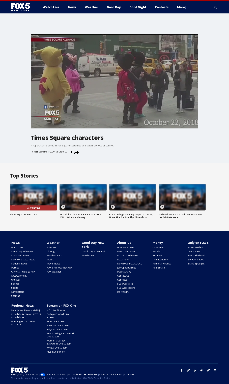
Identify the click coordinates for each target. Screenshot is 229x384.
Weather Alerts (55, 255)
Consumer (158, 247)
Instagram (188, 370)
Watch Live (17, 247)
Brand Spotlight (196, 263)
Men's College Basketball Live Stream (60, 335)
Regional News (22, 305)
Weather (53, 243)
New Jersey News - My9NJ (25, 310)
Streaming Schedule (22, 251)
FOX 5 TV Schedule (127, 255)
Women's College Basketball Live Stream (59, 342)
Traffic (50, 259)
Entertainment (19, 275)
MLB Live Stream (56, 321)
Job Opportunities (126, 267)
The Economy (160, 259)
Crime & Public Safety (23, 271)
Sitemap (15, 295)
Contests (122, 279)
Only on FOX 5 (198, 243)
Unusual (15, 279)
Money (158, 243)
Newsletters (17, 291)
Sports (14, 287)
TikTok (195, 370)
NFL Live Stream (56, 310)
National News (19, 263)
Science (15, 283)
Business (157, 255)
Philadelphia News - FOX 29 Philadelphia (26, 316)
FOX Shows (123, 259)
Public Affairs (124, 271)
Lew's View (194, 251)
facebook (181, 370)
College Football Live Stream (58, 316)
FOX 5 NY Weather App (59, 267)
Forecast (51, 247)
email (215, 370)
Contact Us (123, 275)
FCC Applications (126, 287)
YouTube (201, 370)
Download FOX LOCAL (129, 263)
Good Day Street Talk (93, 251)
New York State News (23, 259)
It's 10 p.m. (123, 291)
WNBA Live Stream (57, 347)
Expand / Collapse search (216, 7)
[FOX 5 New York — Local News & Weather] (22, 7)
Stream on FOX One (61, 305)
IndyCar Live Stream (57, 329)
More (181, 7)
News (15, 243)
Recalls (156, 251)
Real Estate (159, 267)
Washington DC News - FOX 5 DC (24, 323)
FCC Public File (125, 283)
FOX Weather (54, 271)
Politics (15, 267)
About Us (124, 243)
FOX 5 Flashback (197, 255)
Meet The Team (126, 251)
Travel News (53, 263)
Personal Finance (162, 263)
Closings (51, 251)
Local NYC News (20, 255)
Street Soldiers (196, 247)
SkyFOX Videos (196, 259)
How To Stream (125, 247)
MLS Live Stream (56, 351)
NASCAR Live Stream (58, 325)
